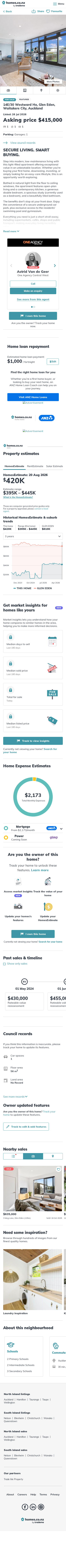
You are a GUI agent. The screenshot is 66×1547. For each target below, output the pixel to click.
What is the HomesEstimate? (18, 497)
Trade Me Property (13, 1479)
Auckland (8, 1399)
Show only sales (16, 963)
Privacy (55, 1494)
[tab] (14, 466)
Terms (43, 1494)
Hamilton (21, 1399)
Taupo (45, 1399)
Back (9, 11)
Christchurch (33, 1418)
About (10, 1494)
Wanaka (48, 1418)
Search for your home (50, 941)
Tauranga (34, 1399)
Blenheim (19, 1418)
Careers (22, 1494)
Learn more (40, 870)
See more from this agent (33, 299)
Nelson (7, 1418)
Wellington (9, 1403)
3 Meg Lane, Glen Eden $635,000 (32, 1188)
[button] (33, 828)
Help (33, 1494)
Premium (33, 267)
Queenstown (10, 1421)
